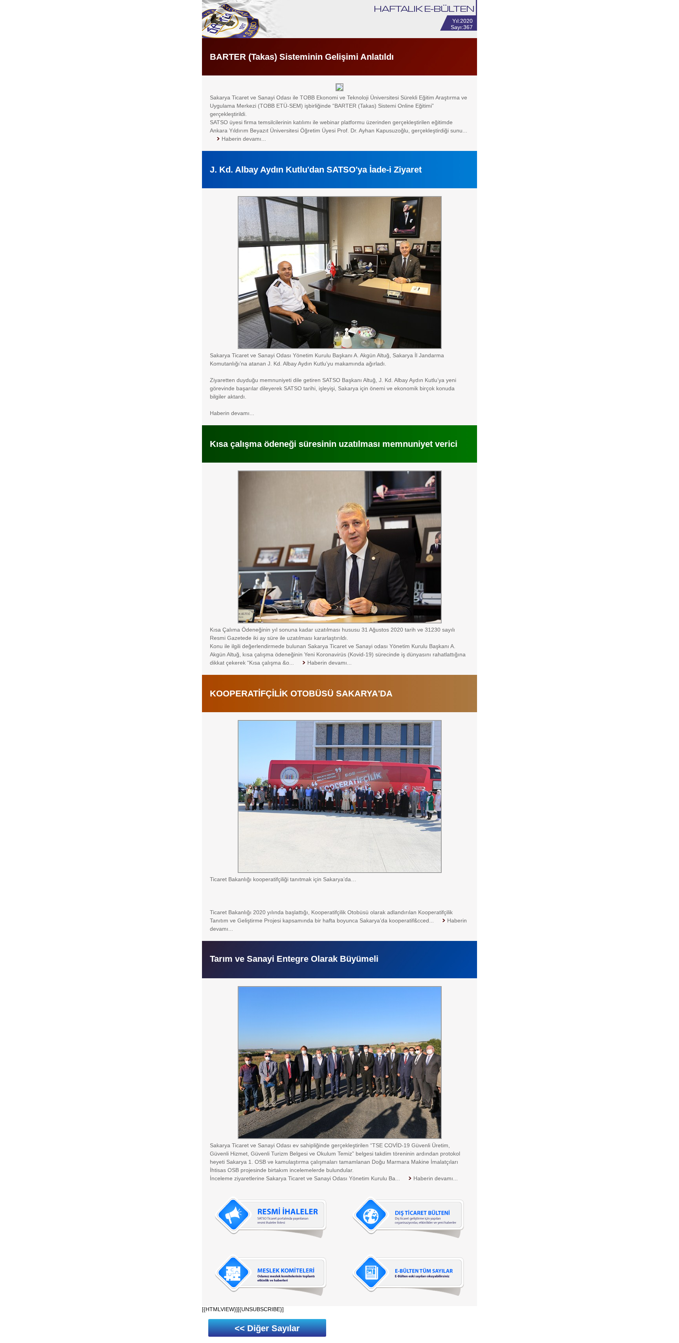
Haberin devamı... (232, 413)
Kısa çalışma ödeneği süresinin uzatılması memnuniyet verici (333, 444)
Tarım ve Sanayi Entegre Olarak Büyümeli (294, 959)
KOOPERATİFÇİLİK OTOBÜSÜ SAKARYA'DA (301, 693)
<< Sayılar (267, 1328)
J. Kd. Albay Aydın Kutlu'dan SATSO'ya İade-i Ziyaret (316, 170)
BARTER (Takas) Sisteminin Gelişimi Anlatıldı (302, 57)
